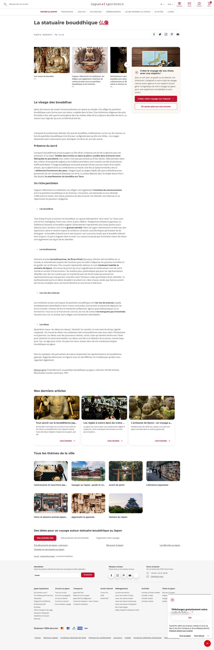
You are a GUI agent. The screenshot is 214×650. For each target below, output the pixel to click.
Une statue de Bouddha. (44, 77)
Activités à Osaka (147, 601)
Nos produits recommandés (75, 538)
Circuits (82, 12)
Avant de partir (117, 485)
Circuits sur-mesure (62, 601)
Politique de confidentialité (100, 638)
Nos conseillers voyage (63, 604)
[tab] (45, 538)
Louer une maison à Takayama (125, 604)
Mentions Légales (50, 638)
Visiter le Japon (48, 12)
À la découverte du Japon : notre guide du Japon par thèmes (52, 545)
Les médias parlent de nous (43, 595)
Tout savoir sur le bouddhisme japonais (57, 423)
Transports (67, 12)
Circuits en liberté (61, 598)
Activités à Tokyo (147, 595)
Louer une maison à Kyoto (124, 598)
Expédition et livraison (41, 616)
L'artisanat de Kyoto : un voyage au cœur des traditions (152, 423)
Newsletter (37, 598)
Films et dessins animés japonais (51, 517)
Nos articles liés (45, 538)
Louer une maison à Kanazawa (125, 601)
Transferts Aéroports (80, 604)
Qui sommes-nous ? (40, 593)
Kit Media (37, 607)
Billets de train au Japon (81, 595)
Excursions (96, 12)
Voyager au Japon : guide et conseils (88, 485)
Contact (38, 638)
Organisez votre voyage (107, 538)
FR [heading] (161, 4)
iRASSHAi (37, 619)
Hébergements (113, 12)
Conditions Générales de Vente (73, 638)
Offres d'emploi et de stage (43, 610)
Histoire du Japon (118, 517)
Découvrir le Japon (114, 545)
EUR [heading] (169, 4)
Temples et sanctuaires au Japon (49, 549)
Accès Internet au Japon (137, 12)
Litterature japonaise (157, 485)
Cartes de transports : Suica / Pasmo (85, 601)
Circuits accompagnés (62, 595)
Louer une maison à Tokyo (124, 595)
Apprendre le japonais (82, 517)
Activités (158, 12)
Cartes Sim (104, 593)
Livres (171, 12)
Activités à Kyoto (147, 598)
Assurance (117, 638)
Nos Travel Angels (121, 607)
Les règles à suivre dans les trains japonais (104, 423)
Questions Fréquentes (41, 613)
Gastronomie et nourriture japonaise (51, 485)
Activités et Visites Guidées (151, 593)
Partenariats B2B (40, 604)
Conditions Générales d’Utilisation (148, 638)
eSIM (102, 595)
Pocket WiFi (104, 598)
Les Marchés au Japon (170, 545)
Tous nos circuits (61, 593)
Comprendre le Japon (47, 556)
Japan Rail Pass (78, 593)
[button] (34, 64)
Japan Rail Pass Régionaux (82, 598)
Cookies (128, 638)
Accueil (36, 556)
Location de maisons (122, 593)
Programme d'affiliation (42, 601)
